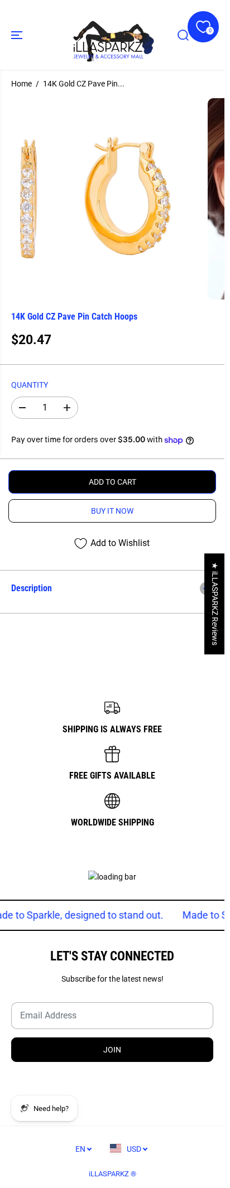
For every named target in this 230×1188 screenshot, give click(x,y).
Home (21, 83)
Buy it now (112, 510)
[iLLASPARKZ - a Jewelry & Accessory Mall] (112, 35)
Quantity (29, 384)
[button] (18, 35)
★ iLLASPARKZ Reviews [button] (214, 603)
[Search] (183, 35)
